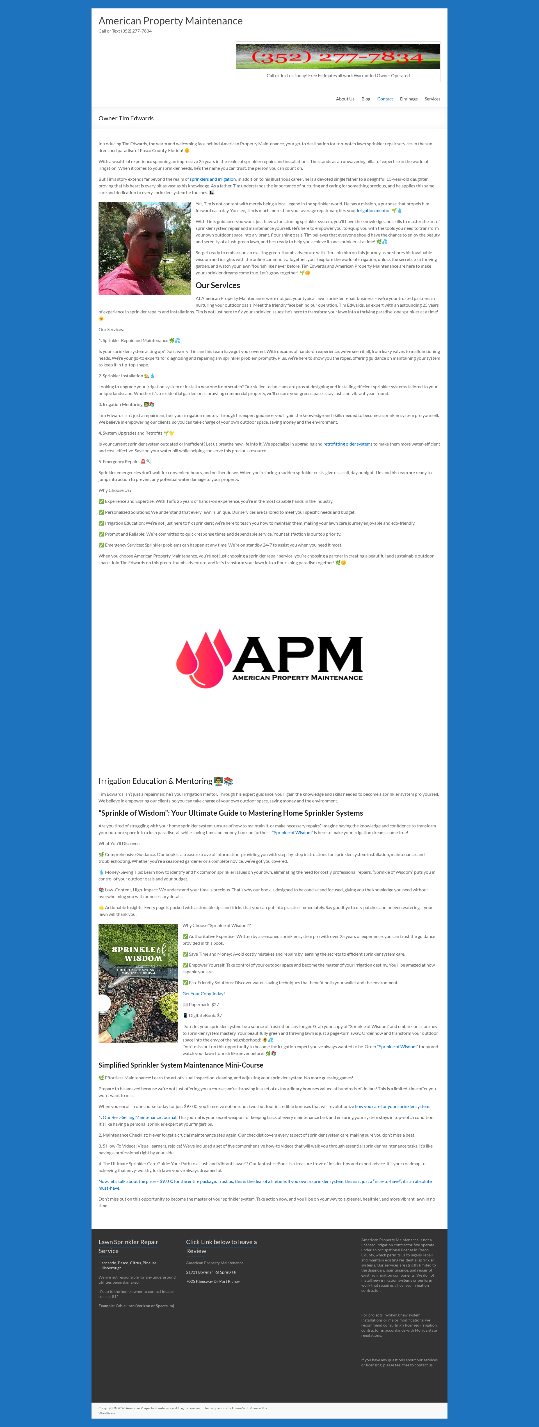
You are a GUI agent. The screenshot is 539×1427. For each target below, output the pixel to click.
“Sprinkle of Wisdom (291, 832)
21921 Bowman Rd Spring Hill (212, 1272)
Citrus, (136, 1262)
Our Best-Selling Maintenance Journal (139, 1117)
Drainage (409, 98)
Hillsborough (111, 1267)
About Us (345, 98)
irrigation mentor (373, 210)
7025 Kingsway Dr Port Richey (213, 1281)
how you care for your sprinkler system (392, 1106)
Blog (366, 98)
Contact (385, 98)
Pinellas (149, 1262)
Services (432, 98)
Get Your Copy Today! (203, 993)
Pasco (123, 1262)
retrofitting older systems (348, 443)
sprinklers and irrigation (213, 179)
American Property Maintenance (171, 20)
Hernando (107, 1262)
